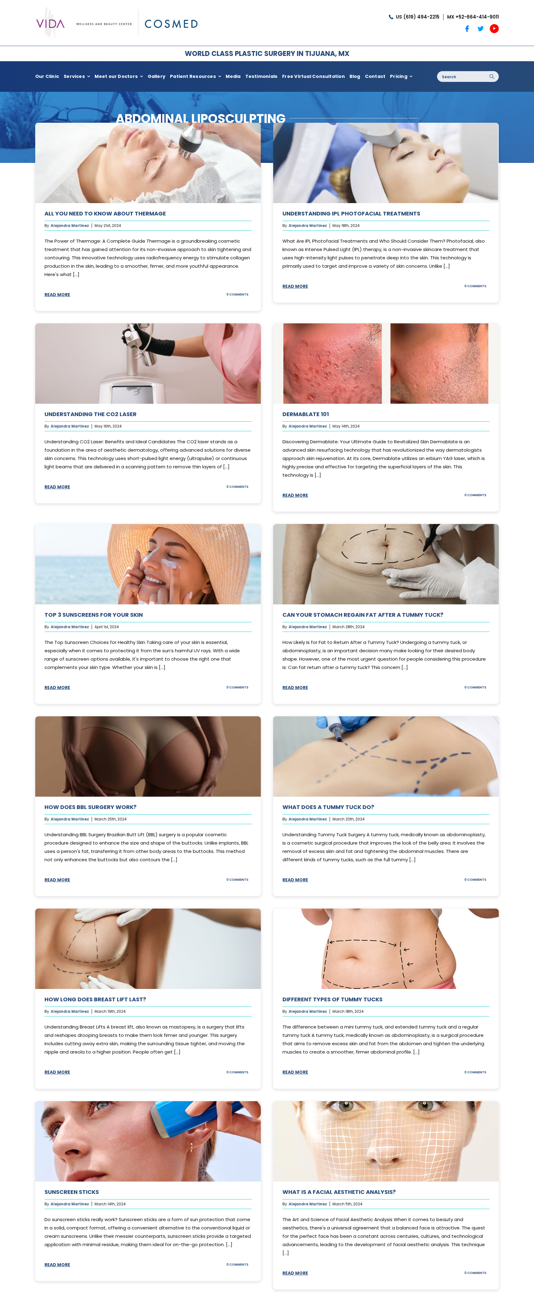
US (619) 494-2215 (417, 17)
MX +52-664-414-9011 (473, 17)
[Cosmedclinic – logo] (117, 5)
